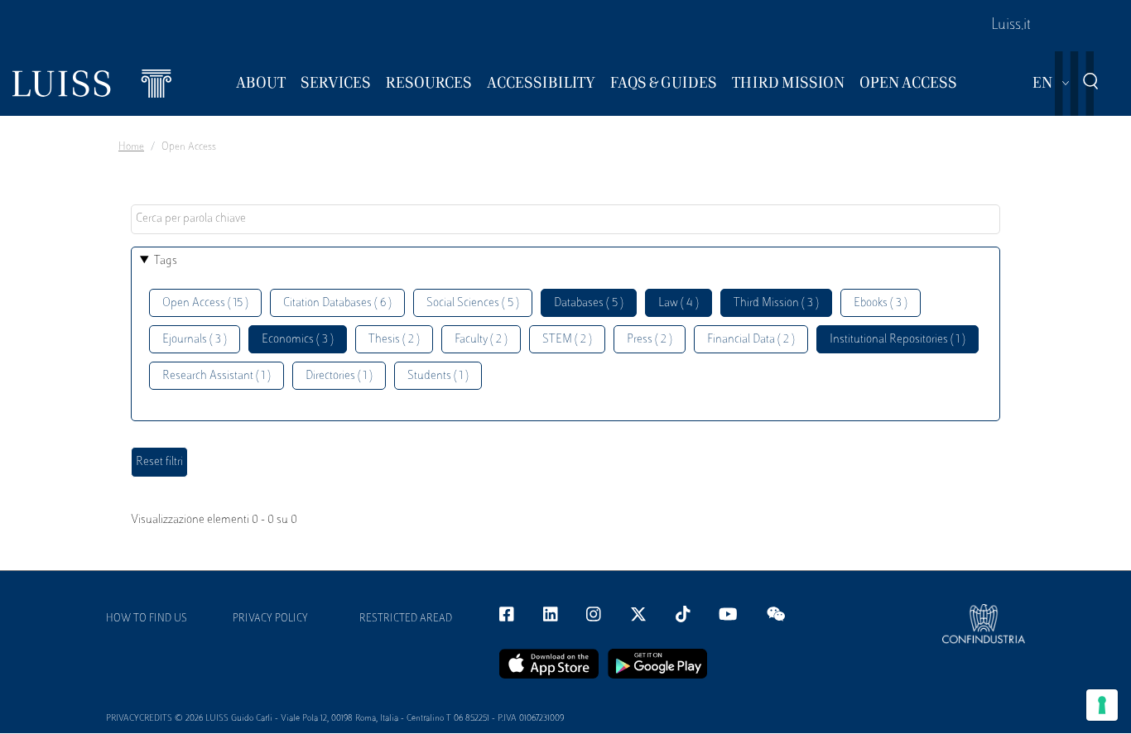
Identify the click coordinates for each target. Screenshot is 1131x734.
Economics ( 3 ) (298, 339)
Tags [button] (165, 261)
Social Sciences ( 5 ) (472, 303)
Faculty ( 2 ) (481, 339)
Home (131, 147)
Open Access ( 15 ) (205, 303)
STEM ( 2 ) (567, 339)
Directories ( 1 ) (339, 376)
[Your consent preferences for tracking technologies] (1102, 705)
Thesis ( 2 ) (394, 339)
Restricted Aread (405, 619)
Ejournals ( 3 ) (194, 339)
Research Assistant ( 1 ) (216, 376)
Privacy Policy (270, 619)
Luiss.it (1011, 25)
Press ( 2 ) (649, 339)
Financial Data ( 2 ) (751, 339)
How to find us (146, 619)
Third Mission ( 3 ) (776, 303)
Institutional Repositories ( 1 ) (897, 339)
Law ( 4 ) (678, 303)
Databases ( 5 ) (588, 303)
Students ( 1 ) (438, 376)
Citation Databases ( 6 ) (337, 303)
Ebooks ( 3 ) (880, 303)
